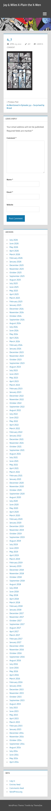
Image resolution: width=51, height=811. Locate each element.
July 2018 (14, 588)
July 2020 (14, 501)
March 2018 (15, 602)
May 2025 (14, 290)
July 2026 (14, 240)
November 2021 (17, 443)
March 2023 (15, 385)
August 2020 (15, 497)
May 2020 (14, 508)
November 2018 (17, 573)
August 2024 (15, 323)
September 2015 (17, 700)
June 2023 (14, 374)
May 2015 (14, 714)
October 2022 (15, 403)
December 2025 (17, 265)
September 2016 (17, 656)
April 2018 (14, 598)
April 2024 (14, 337)
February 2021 (16, 475)
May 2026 (14, 247)
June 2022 (14, 417)
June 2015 (14, 711)
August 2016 (15, 660)
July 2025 (14, 283)
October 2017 (15, 620)
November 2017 (17, 617)
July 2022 (14, 414)
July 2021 (14, 457)
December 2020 (17, 482)
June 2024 (14, 330)
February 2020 (16, 519)
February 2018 (16, 606)
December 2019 (17, 526)
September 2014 (17, 743)
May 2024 (14, 334)
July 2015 (14, 707)
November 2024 (17, 312)
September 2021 (17, 450)
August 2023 (15, 366)
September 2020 (17, 493)
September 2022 (17, 406)
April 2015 (14, 718)
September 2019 (17, 537)
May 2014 (14, 758)
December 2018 (17, 569)
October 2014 (16, 740)
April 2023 (14, 381)
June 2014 (14, 754)
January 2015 (15, 729)
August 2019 (15, 540)
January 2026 (15, 261)
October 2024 (16, 316)
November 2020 (17, 486)
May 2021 (14, 464)
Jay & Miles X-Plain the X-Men (22, 5)
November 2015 (17, 693)
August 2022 (15, 410)
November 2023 (17, 356)
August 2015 (15, 704)
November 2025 (17, 269)
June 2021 (14, 461)
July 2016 (14, 664)
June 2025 (14, 287)
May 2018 (14, 595)
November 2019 (17, 530)
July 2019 (14, 544)
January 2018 (15, 609)
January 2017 (15, 642)
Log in (12, 781)
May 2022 (14, 421)
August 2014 (15, 747)
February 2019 (16, 562)
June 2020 (14, 504)
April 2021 (14, 468)
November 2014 (17, 736)
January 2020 (15, 522)
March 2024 (15, 341)
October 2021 (15, 446)
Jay (29, 44)
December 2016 (17, 646)
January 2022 (15, 435)
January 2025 (15, 305)
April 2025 (14, 294)
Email (10, 192)
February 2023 (16, 388)
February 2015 (16, 725)
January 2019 (15, 566)
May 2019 (14, 551)
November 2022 (17, 399)
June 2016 (14, 667)
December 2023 (17, 352)
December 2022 (17, 395)
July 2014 (14, 751)
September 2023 (17, 363)
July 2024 (14, 327)
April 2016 (14, 675)
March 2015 (15, 722)
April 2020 (14, 511)
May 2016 (14, 671)
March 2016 (15, 678)
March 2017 (15, 635)
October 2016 (16, 653)
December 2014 (17, 733)
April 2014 (14, 762)
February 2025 (16, 301)
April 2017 (14, 631)
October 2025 (16, 272)
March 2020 (15, 515)
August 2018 (15, 584)
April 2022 (14, 424)
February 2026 (16, 258)
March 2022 (15, 428)
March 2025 (15, 298)
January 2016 (15, 685)
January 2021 (15, 479)
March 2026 (15, 254)
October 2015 (16, 696)
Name (10, 179)
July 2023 (14, 370)
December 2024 (17, 308)
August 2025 (15, 279)
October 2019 (16, 533)
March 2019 (15, 559)
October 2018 (16, 577)
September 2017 (17, 624)
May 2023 (14, 377)
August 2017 (15, 627)
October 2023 (15, 359)
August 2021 (15, 453)
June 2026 (14, 243)
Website (10, 204)
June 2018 (14, 591)
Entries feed (15, 784)
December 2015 (17, 689)
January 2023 (15, 392)
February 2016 (16, 682)
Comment (11, 138)
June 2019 (14, 548)
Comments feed (17, 788)
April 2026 (14, 250)
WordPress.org (16, 791)
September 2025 (17, 276)
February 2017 (16, 638)
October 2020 (16, 490)
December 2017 (17, 613)
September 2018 (17, 580)
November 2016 (17, 649)
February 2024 (16, 345)
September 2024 (17, 319)
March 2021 (15, 472)
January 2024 (15, 348)
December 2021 (17, 439)
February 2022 (16, 432)
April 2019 (14, 555)
